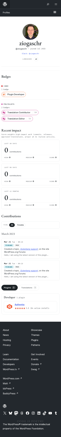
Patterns (35, 345)
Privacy (7, 345)
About (6, 330)
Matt (7, 383)
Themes (35, 335)
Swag (35, 369)
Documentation (11, 359)
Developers (9, 364)
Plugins (9, 287)
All (12, 225)
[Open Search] (48, 4)
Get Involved (38, 354)
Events (34, 359)
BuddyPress (10, 393)
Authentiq (19, 304)
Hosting (7, 340)
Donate (36, 364)
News (6, 335)
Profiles (6, 12)
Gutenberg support (29, 249)
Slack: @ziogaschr (30, 54)
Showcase (36, 330)
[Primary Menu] (55, 12)
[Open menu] (56, 4)
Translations (28, 287)
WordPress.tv (11, 369)
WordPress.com (12, 378)
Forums (20, 225)
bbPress (8, 388)
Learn (6, 354)
